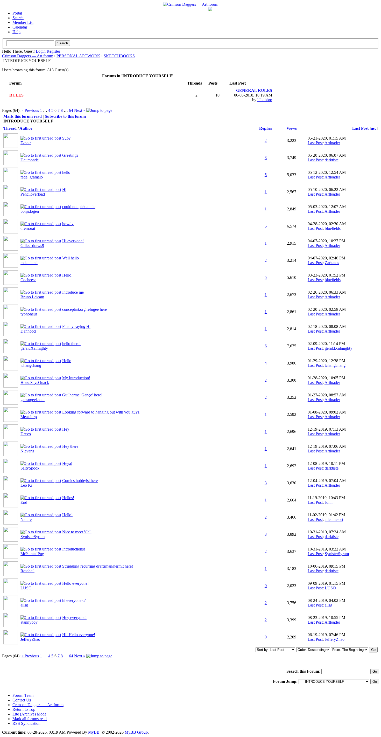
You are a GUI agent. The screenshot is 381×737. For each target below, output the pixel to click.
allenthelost (334, 519)
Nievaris (27, 451)
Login (41, 51)
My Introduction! (76, 378)
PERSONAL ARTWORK (78, 56)
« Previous (30, 110)
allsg (24, 605)
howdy (68, 224)
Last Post (360, 128)
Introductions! (73, 549)
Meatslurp (28, 417)
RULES (16, 95)
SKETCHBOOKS (119, 56)
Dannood (28, 331)
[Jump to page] (99, 110)
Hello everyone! (75, 583)
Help (16, 32)
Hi (64, 189)
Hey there (70, 446)
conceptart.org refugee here (84, 309)
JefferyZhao (30, 639)
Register (53, 51)
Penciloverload (32, 194)
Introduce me (73, 292)
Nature (26, 519)
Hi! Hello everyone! (78, 634)
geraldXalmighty (34, 348)
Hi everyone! (73, 241)
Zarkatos (332, 262)
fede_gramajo (31, 177)
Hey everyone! (74, 617)
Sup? (66, 138)
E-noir (25, 143)
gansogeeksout (32, 399)
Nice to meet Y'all (76, 532)
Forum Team (22, 695)
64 (71, 110)
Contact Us (21, 700)
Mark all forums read (29, 719)
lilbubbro (264, 100)
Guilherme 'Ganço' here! (82, 395)
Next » (79, 110)
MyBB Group (136, 732)
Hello (66, 361)
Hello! (67, 275)
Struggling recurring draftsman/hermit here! (97, 566)
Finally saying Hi (76, 326)
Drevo (25, 434)
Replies (265, 128)
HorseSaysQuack (34, 382)
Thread (10, 128)
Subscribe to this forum (65, 116)
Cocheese (28, 280)
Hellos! (68, 497)
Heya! (67, 463)
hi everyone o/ (74, 600)
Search (18, 18)
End (23, 502)
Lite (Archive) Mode (29, 714)
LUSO (26, 588)
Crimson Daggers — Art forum (27, 56)
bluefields (333, 228)
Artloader (332, 143)
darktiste (331, 160)
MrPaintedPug (32, 554)
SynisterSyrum (32, 536)
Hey (65, 429)
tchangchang (30, 365)
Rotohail (27, 571)
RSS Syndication (26, 723)
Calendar (19, 27)
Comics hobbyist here (80, 480)
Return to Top (23, 709)
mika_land (29, 262)
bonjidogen (29, 211)
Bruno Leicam (32, 297)
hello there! (71, 343)
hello (66, 172)
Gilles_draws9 (32, 245)
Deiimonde (29, 160)
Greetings (70, 155)
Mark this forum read (22, 116)
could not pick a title (78, 206)
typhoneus (28, 314)
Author (25, 128)
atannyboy (29, 622)
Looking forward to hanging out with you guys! (101, 412)
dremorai (27, 228)
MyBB (94, 732)
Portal (17, 13)
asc (373, 128)
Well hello (70, 258)
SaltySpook (29, 468)
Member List (22, 22)
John (329, 502)
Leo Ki (26, 485)
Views (291, 128)
